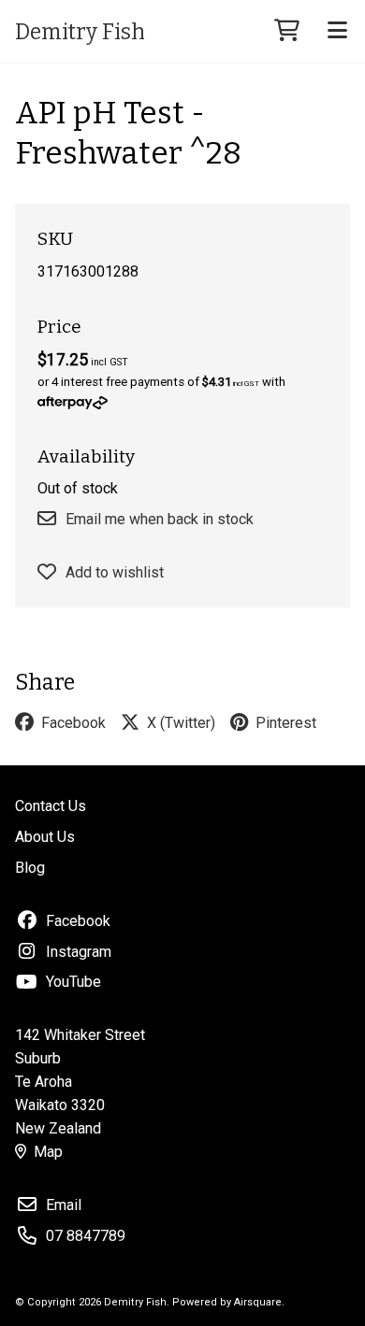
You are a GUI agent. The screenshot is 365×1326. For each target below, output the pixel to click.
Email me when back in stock (160, 519)
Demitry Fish (80, 32)
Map (48, 1152)
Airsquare (258, 1302)
